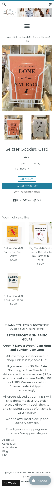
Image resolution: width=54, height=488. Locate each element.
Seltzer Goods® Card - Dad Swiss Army (13, 252)
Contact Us (8, 443)
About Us (8, 439)
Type (22, 163)
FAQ (4, 455)
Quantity (36, 163)
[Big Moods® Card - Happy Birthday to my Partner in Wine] (40, 233)
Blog (5, 451)
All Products (9, 447)
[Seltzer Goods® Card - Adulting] (13, 281)
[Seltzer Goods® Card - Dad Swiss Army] (13, 233)
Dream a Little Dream (30, 472)
